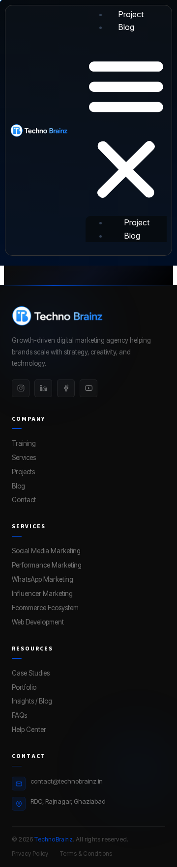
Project (131, 14)
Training (24, 443)
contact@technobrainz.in (66, 781)
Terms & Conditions (86, 853)
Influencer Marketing (42, 593)
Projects (23, 472)
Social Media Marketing (46, 551)
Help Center (29, 729)
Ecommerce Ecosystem (45, 608)
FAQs (19, 715)
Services (24, 457)
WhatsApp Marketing (42, 579)
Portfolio (24, 687)
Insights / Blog (32, 701)
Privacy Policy (30, 853)
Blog (126, 27)
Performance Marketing (47, 565)
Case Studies (31, 673)
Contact (24, 500)
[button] (126, 129)
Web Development (38, 622)
